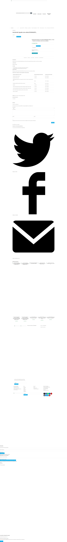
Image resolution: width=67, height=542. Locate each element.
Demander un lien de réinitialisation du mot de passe (8, 460)
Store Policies (36, 57)
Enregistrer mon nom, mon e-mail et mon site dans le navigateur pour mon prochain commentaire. (24, 120)
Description (25, 57)
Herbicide (38, 50)
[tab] (25, 58)
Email (35, 116)
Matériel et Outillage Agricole (17, 316)
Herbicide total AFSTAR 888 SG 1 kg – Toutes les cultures (33, 317)
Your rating (14, 107)
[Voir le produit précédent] (52, 39)
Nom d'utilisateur (2, 449)
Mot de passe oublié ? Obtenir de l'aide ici (5, 454)
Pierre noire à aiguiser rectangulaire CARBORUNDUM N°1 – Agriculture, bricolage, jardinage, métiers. (16, 318)
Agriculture (35, 50)
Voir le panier (6, 538)
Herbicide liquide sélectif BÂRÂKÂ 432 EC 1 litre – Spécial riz (51, 317)
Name (13, 116)
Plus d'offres (32, 57)
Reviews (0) (29, 57)
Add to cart (18, 36)
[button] (34, 47)
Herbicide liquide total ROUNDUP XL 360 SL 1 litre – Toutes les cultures (42, 318)
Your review (14, 109)
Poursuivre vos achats (2, 538)
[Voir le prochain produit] (53, 39)
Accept (2, 541)
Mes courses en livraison (49, 13)
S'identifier (2, 453)
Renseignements (41, 57)
